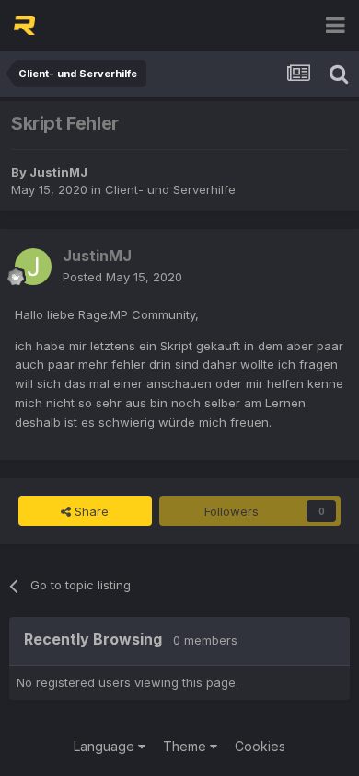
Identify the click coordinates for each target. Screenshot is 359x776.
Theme (186, 746)
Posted (122, 276)
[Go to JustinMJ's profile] (33, 266)
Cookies (260, 746)
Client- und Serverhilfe (170, 189)
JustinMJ (58, 172)
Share (90, 511)
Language (106, 746)
